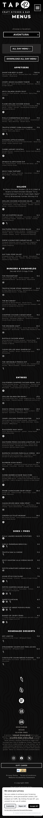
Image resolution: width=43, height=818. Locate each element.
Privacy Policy (12, 775)
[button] (37, 7)
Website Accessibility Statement (22, 777)
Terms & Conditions (28, 775)
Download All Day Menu (21, 59)
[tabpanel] (21, 362)
